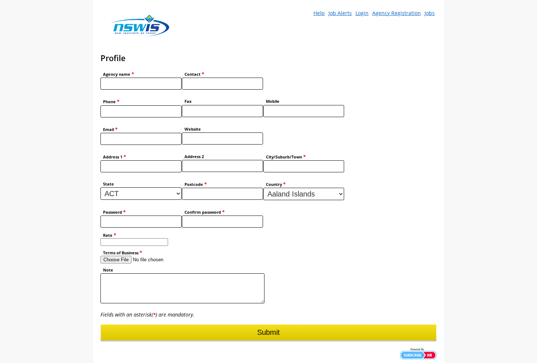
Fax (187, 101)
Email (110, 129)
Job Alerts (340, 13)
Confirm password (204, 212)
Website (192, 129)
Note (108, 270)
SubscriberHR (418, 353)
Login (362, 13)
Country (276, 184)
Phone (111, 101)
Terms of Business (122, 252)
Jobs (429, 13)
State (108, 184)
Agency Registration (396, 13)
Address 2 (194, 156)
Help (319, 13)
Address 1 (114, 156)
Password (114, 212)
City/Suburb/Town (286, 156)
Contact (194, 74)
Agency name (118, 74)
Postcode (195, 184)
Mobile (272, 101)
